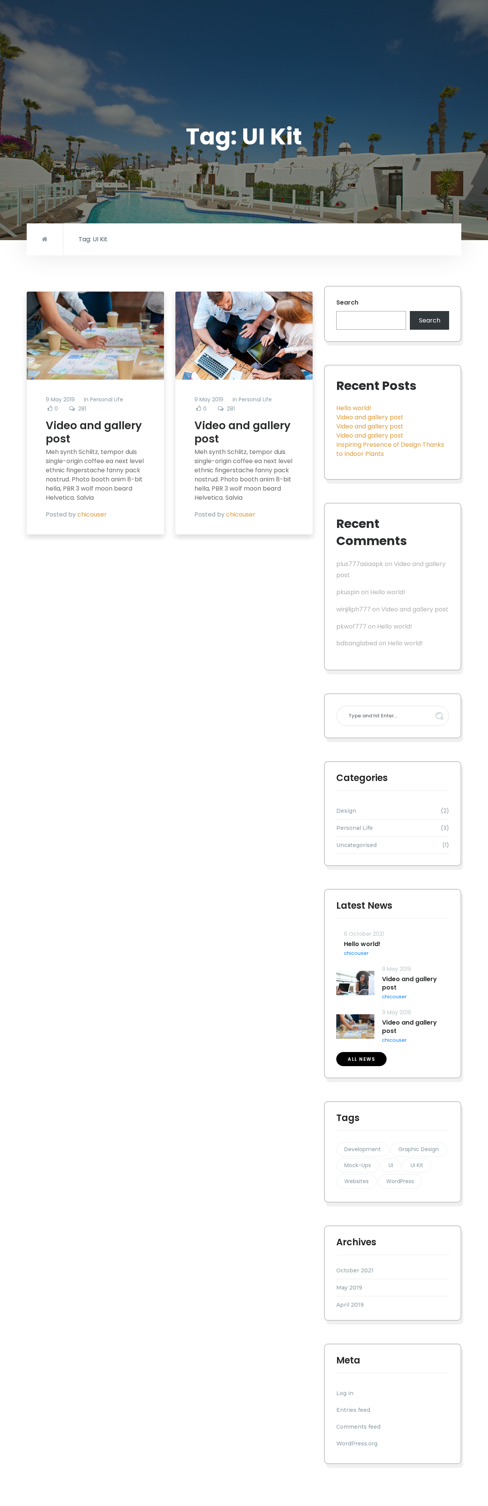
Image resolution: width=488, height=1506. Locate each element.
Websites (356, 1181)
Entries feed (353, 1410)
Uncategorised (356, 845)
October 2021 (355, 1270)
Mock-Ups (357, 1165)
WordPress (400, 1181)
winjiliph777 (353, 609)
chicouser (92, 514)
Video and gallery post (94, 432)
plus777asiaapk (359, 564)
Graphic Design (418, 1149)
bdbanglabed (356, 643)
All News (361, 1059)
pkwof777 (351, 626)
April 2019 (350, 1304)
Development (362, 1149)
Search (347, 302)
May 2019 (349, 1287)
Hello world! (353, 408)
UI (390, 1165)
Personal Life (106, 399)
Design (346, 810)
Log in (344, 1393)
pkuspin (348, 592)
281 (82, 408)
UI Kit (417, 1165)
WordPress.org (356, 1443)
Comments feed (358, 1426)
